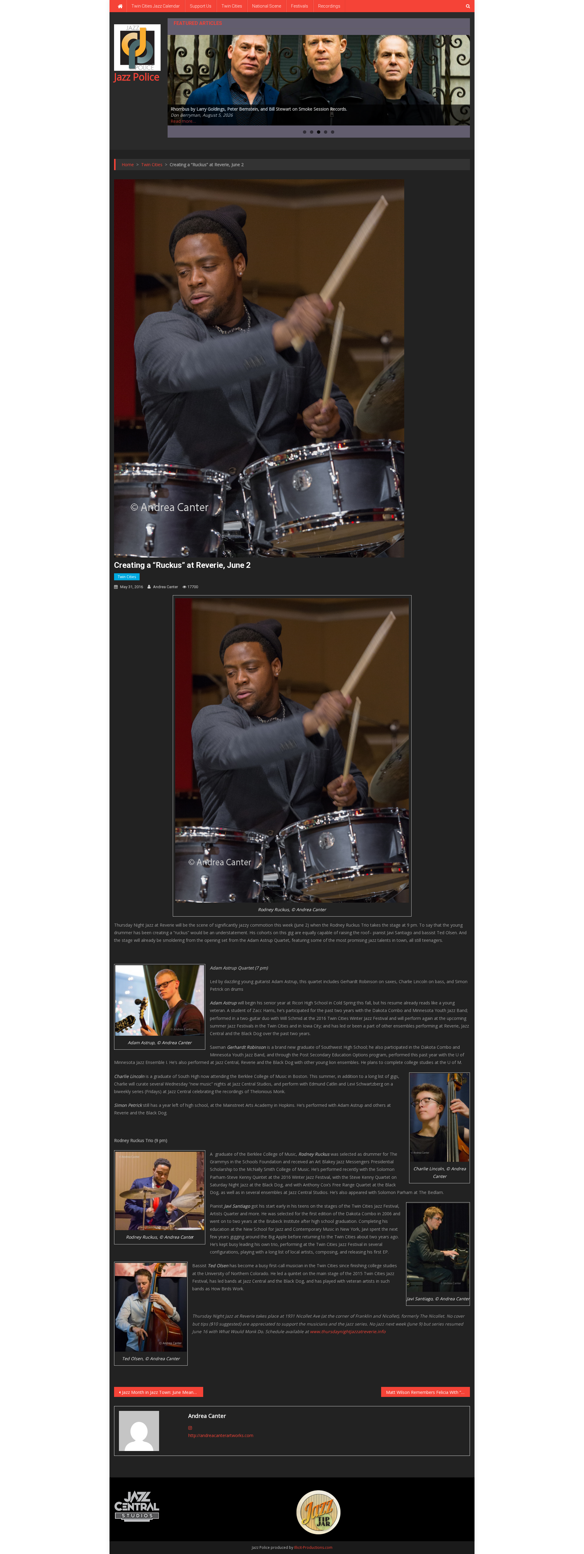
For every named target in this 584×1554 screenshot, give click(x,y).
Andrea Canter (165, 587)
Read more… (183, 121)
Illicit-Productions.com (313, 1547)
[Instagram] (190, 1428)
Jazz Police (136, 76)
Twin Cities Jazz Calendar (155, 6)
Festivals (299, 6)
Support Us (200, 6)
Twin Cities (231, 6)
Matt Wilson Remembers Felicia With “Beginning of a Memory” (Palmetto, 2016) (428, 1392)
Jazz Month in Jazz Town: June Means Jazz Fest (162, 1392)
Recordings (329, 6)
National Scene (266, 6)
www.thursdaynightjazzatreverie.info (347, 1331)
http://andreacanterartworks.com (220, 1435)
